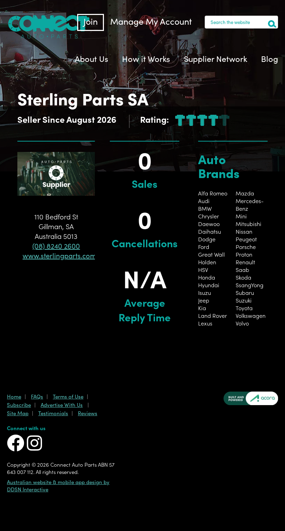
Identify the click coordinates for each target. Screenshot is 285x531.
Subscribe (19, 404)
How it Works (146, 58)
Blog (269, 58)
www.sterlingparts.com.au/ (66, 255)
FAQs (37, 396)
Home (14, 396)
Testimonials (53, 413)
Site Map (17, 413)
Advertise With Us (62, 404)
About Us (91, 58)
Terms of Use (68, 396)
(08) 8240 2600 (56, 245)
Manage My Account (151, 21)
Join (90, 21)
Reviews (87, 413)
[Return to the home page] (48, 36)
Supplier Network (215, 58)
